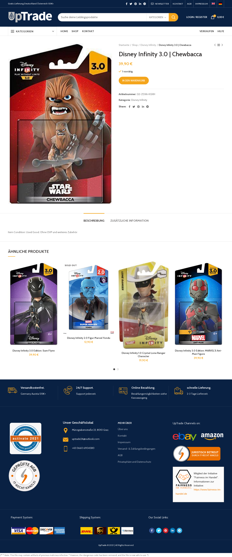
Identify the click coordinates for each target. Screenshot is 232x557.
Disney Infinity (148, 45)
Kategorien (156, 17)
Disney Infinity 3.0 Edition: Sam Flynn (34, 350)
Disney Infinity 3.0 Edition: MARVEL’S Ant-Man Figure (198, 352)
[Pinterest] (135, 3)
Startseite (124, 45)
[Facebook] (127, 3)
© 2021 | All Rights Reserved (116, 545)
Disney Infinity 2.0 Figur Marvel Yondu (88, 338)
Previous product (215, 45)
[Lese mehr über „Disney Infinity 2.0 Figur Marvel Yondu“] (111, 266)
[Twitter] (131, 3)
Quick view (56, 274)
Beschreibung (94, 220)
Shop (135, 45)
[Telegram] (144, 3)
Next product (222, 45)
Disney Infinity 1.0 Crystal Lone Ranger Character (143, 354)
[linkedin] (140, 3)
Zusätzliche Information (129, 220)
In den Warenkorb (133, 80)
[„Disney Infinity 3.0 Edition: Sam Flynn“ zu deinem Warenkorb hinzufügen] (56, 266)
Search (173, 17)
